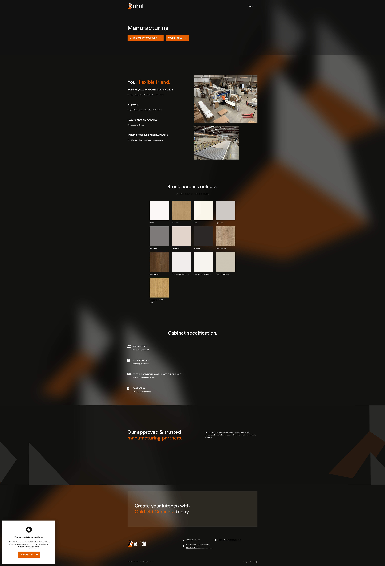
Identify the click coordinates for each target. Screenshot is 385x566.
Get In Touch (214, 510)
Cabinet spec (175, 38)
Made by (253, 562)
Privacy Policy (34, 547)
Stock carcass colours (143, 38)
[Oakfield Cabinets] (135, 6)
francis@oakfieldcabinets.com (230, 540)
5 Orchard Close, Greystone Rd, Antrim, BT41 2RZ (198, 546)
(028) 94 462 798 (193, 540)
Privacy (245, 562)
